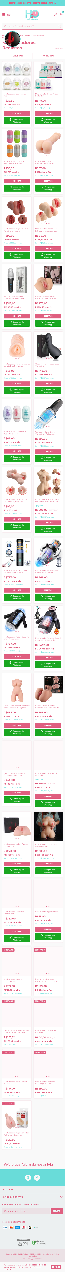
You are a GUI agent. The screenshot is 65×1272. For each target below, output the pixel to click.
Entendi (56, 1267)
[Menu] (4, 14)
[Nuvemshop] (32, 1259)
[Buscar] (59, 26)
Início (4, 35)
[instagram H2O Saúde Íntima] (28, 1178)
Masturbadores (24, 35)
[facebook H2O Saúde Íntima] (37, 1178)
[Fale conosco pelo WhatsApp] (8, 14)
